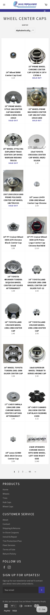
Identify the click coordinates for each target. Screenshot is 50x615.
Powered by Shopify (39, 601)
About (5, 519)
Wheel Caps (8, 506)
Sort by (25, 25)
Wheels (6, 493)
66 (30, 471)
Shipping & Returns (11, 528)
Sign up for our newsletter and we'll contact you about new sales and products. (23, 582)
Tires (5, 498)
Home (5, 489)
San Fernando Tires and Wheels (20, 601)
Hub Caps (7, 502)
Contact (6, 524)
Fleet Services (9, 545)
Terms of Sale (9, 549)
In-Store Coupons (11, 532)
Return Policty (9, 553)
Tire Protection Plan (12, 541)
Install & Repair (10, 536)
